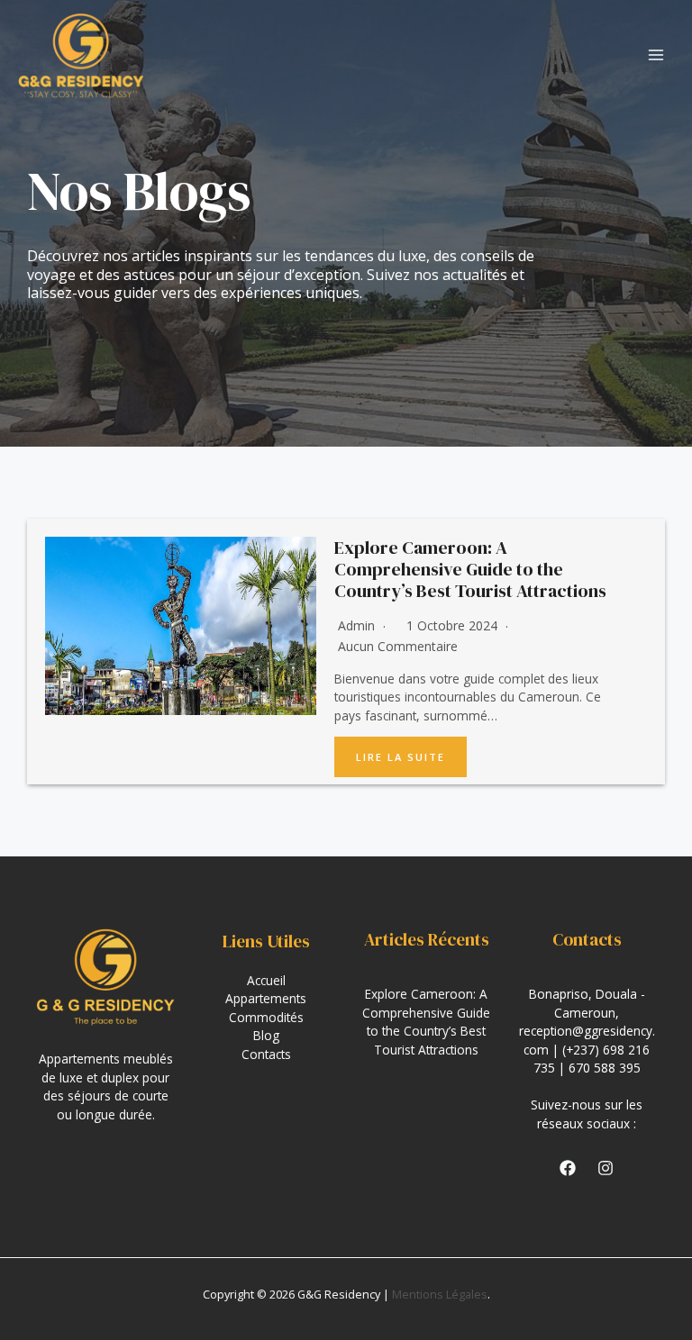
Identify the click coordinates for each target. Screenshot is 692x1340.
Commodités (266, 1017)
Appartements (265, 998)
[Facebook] (568, 1168)
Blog (266, 1035)
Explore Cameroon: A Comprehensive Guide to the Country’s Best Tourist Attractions (470, 569)
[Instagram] (605, 1168)
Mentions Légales (439, 1294)
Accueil (266, 980)
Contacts (266, 1054)
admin (356, 625)
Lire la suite (400, 757)
